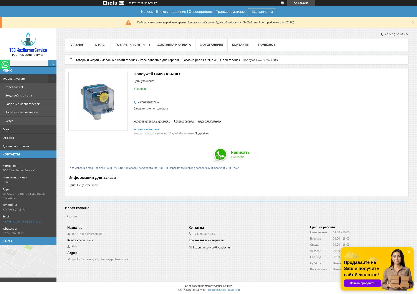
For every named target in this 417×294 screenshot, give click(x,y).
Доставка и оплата (16, 146)
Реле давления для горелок (159, 60)
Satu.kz (227, 285)
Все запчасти (262, 11)
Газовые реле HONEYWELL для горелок (211, 60)
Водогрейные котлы (19, 95)
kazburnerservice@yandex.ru (22, 221)
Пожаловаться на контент (224, 289)
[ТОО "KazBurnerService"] (28, 42)
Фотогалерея (211, 44)
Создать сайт (135, 3)
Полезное (266, 44)
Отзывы (8, 138)
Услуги (9, 121)
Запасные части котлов (21, 112)
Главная (77, 44)
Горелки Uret (14, 87)
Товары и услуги (14, 78)
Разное (72, 216)
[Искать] (52, 63)
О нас (6, 129)
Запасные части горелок (22, 104)
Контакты (240, 44)
